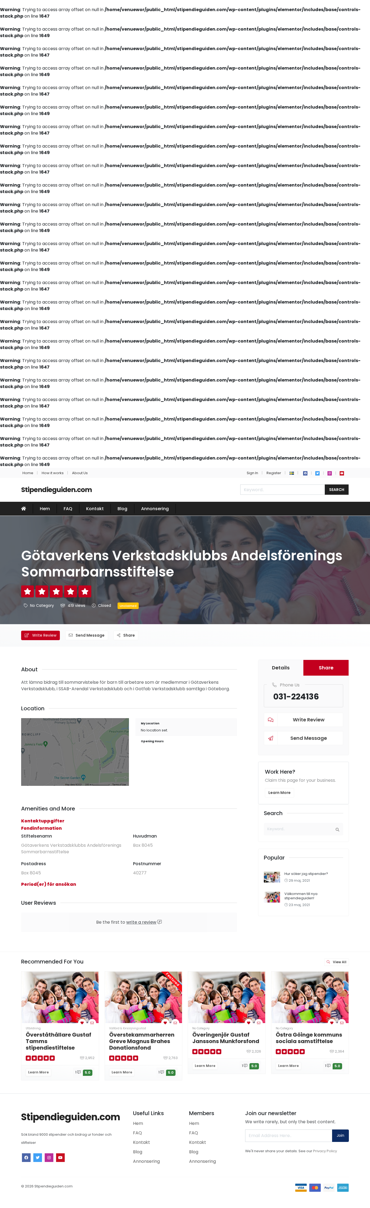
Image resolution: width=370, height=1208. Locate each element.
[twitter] (317, 473)
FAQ (68, 509)
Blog (122, 509)
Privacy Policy (325, 1151)
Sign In (252, 473)
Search (336, 489)
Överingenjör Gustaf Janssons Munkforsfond (225, 1038)
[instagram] (329, 473)
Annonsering (155, 509)
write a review (141, 922)
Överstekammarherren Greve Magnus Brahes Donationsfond (141, 1041)
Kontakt (95, 509)
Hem (45, 509)
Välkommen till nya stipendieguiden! (300, 895)
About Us (80, 473)
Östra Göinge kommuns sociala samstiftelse (309, 1038)
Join (340, 1135)
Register (274, 473)
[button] (292, 473)
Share (128, 635)
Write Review (43, 635)
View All (339, 962)
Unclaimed (128, 606)
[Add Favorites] (82, 1023)
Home (27, 473)
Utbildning (33, 1028)
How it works (53, 473)
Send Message (90, 635)
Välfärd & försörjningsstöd (127, 1028)
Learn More (279, 792)
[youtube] (342, 473)
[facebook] (305, 473)
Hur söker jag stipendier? (306, 873)
